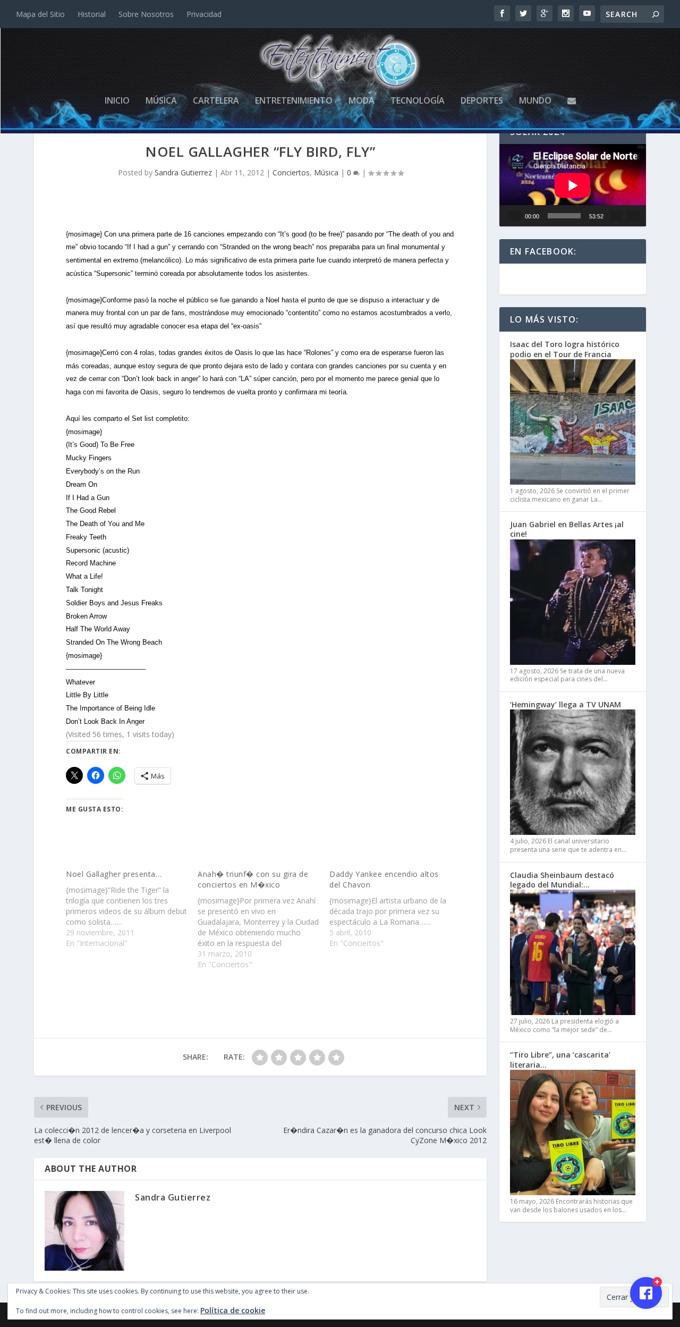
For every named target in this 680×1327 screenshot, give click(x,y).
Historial (92, 14)
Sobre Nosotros (146, 14)
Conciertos (291, 172)
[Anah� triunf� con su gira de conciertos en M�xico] (263, 919)
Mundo (535, 101)
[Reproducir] (514, 215)
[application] (572, 185)
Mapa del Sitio (40, 14)
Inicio (117, 101)
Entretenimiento (294, 101)
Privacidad (204, 14)
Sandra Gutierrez (183, 172)
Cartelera (216, 101)
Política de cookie (232, 1310)
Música (161, 101)
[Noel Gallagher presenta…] (132, 909)
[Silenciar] (616, 215)
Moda (361, 101)
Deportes (482, 101)
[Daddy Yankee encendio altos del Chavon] (395, 909)
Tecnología (417, 101)
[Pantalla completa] (633, 215)
